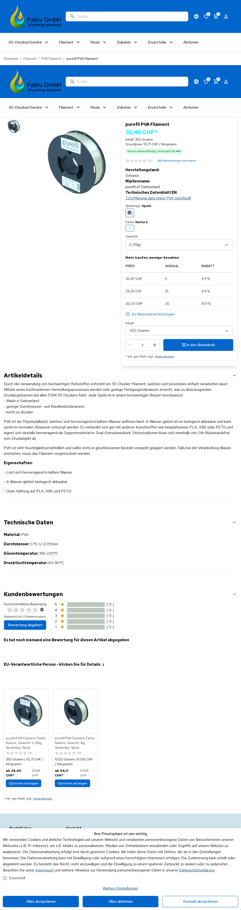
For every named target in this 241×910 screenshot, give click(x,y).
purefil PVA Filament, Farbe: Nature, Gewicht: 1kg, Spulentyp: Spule (75, 743)
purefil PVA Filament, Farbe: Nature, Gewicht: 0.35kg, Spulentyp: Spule (26, 743)
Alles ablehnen (120, 901)
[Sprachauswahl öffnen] (196, 16)
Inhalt (129, 323)
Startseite (11, 58)
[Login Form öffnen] (226, 16)
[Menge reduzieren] (130, 345)
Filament (30, 58)
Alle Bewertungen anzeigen (177, 160)
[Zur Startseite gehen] (35, 16)
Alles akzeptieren (41, 901)
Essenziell (17, 877)
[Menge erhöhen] (154, 345)
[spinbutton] (142, 345)
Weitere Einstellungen (120, 888)
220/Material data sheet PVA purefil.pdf (158, 198)
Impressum (45, 870)
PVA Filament (51, 58)
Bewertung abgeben (25, 624)
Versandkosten (164, 356)
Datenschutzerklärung (197, 870)
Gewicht (131, 236)
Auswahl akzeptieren (200, 901)
